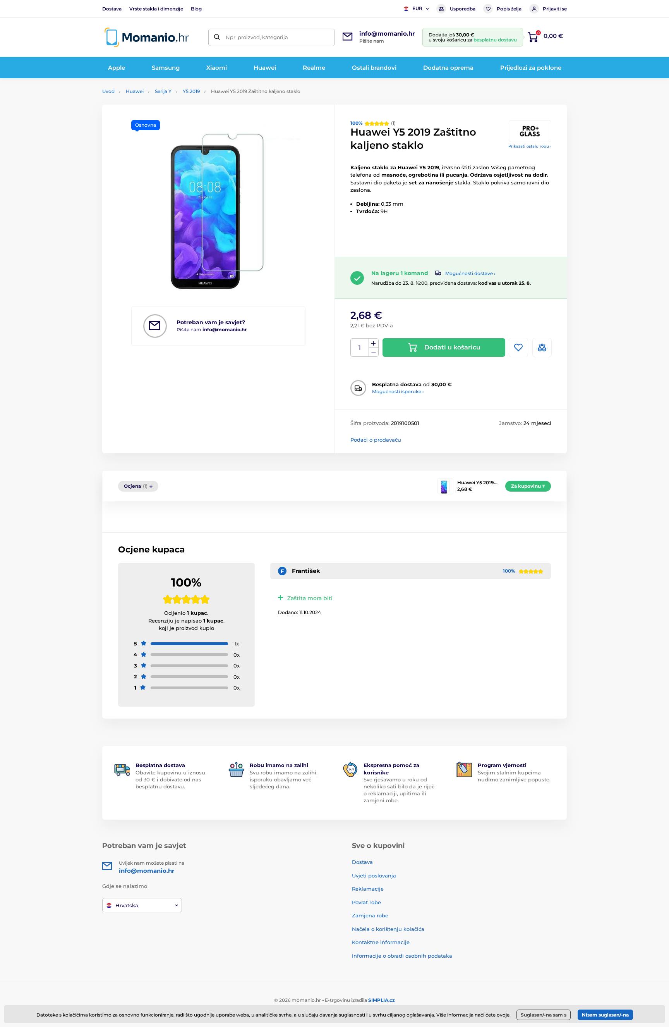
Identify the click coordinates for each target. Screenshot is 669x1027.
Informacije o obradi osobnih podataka (402, 956)
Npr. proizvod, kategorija (257, 37)
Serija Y (163, 91)
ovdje (503, 1015)
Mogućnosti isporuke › (398, 391)
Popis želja (509, 9)
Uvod (108, 91)
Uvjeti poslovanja (374, 875)
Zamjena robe (370, 915)
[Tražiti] (217, 37)
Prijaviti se (555, 9)
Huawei (135, 91)
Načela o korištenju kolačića (388, 929)
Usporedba (462, 9)
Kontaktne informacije (381, 942)
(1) (373, 123)
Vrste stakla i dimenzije (156, 9)
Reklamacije (368, 889)
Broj (360, 348)
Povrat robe (366, 902)
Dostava (112, 9)
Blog (196, 9)
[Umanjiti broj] (373, 352)
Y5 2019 (191, 91)
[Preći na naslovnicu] (146, 37)
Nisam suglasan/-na (605, 1015)
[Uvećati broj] (373, 343)
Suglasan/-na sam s (543, 1015)
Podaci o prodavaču (375, 440)
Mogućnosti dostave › (470, 273)
